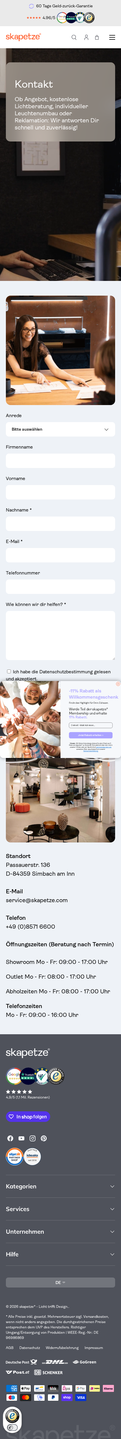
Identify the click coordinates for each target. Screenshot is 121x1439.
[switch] (12, 1427)
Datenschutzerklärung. (90, 751)
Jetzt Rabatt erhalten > (90, 735)
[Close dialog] (118, 684)
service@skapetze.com (104, 747)
